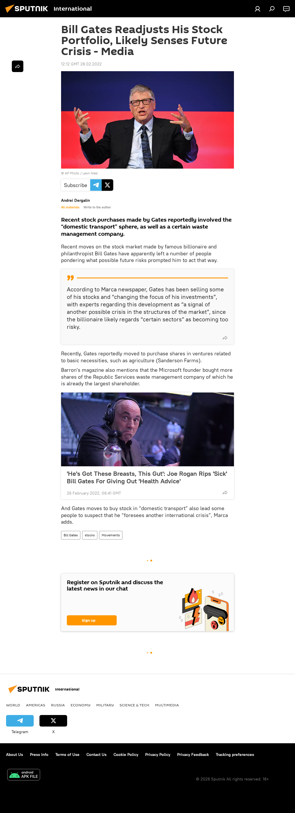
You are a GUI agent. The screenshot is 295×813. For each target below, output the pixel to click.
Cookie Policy (126, 754)
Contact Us (96, 754)
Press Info (39, 754)
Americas (35, 705)
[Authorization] (257, 8)
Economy (80, 705)
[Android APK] (23, 775)
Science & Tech (134, 705)
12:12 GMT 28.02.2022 (81, 64)
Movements (111, 535)
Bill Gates (71, 535)
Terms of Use (67, 754)
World (13, 705)
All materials (70, 207)
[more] (225, 338)
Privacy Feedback (193, 754)
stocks (90, 535)
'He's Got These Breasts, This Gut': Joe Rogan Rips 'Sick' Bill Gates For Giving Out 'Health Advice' (147, 477)
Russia (58, 705)
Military (105, 705)
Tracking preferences (235, 754)
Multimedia (167, 705)
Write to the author (97, 207)
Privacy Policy (157, 754)
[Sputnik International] (28, 13)
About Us (14, 754)
